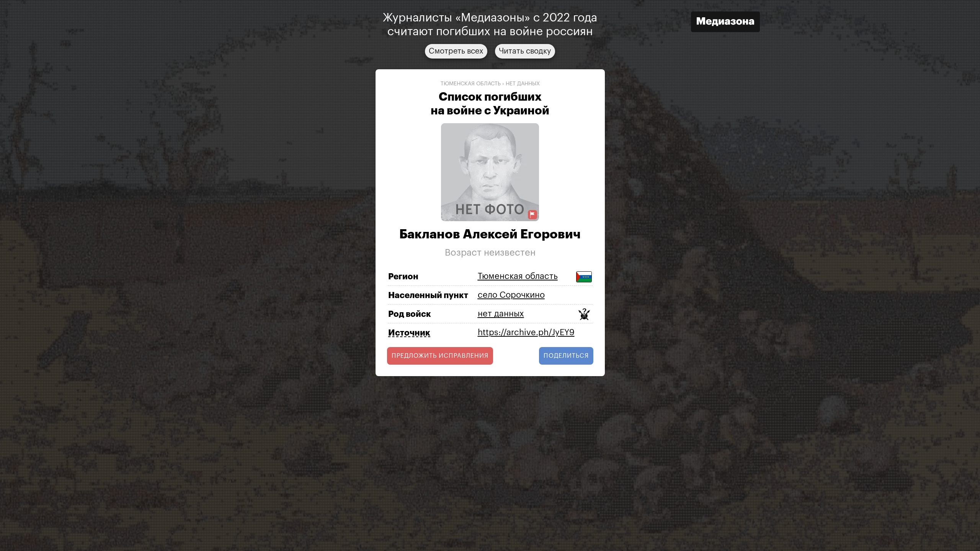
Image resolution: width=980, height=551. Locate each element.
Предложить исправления (440, 356)
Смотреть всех (456, 51)
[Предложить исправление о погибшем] (532, 214)
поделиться (566, 356)
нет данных (523, 83)
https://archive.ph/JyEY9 (526, 332)
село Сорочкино (511, 295)
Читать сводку (525, 51)
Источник (409, 333)
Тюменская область (471, 83)
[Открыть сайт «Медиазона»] (725, 23)
